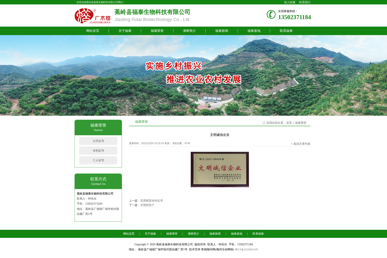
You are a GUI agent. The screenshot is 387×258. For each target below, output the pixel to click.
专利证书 (98, 150)
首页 (289, 122)
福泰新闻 (221, 30)
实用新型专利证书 (151, 200)
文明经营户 (147, 205)
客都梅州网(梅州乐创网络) (217, 249)
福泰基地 (254, 30)
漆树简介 (189, 30)
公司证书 (98, 141)
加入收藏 (289, 2)
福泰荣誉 (157, 30)
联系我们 (304, 2)
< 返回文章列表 (300, 143)
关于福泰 (125, 30)
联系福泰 (286, 30)
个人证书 (98, 160)
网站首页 (92, 30)
